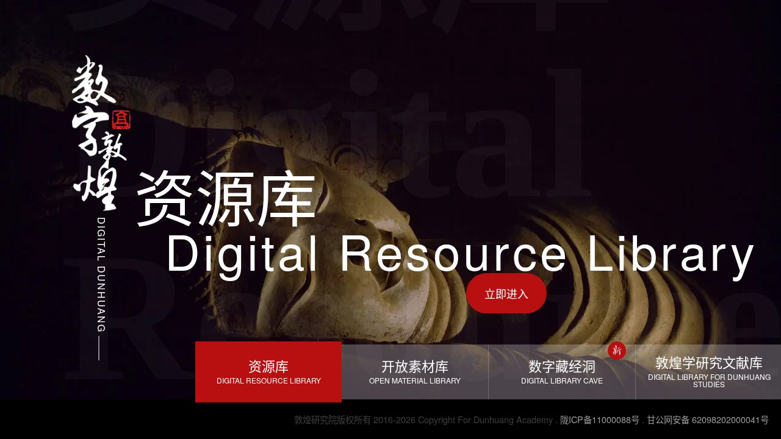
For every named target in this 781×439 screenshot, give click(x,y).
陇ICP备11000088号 (599, 419)
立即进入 (506, 293)
